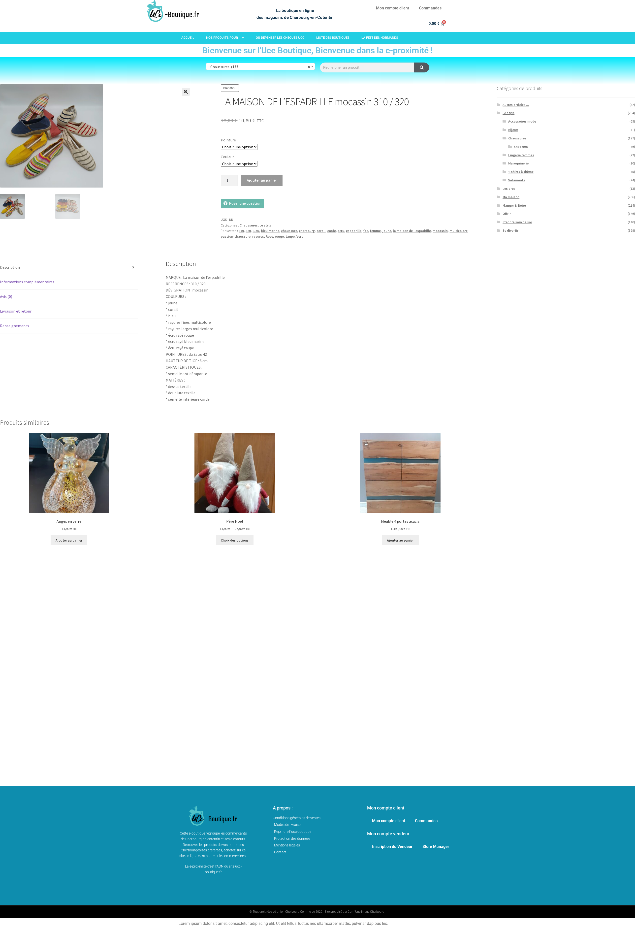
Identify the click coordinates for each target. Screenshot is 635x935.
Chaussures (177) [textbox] (259, 66)
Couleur (227, 156)
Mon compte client (392, 8)
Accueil (187, 37)
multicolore (458, 230)
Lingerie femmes (521, 155)
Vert (299, 236)
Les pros (509, 188)
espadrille (353, 230)
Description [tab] (10, 267)
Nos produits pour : (222, 37)
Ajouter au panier (262, 180)
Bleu (256, 230)
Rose (269, 236)
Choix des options (235, 540)
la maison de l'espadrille (412, 230)
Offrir (507, 213)
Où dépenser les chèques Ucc (280, 37)
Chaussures (249, 225)
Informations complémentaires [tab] (27, 281)
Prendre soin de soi (517, 222)
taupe (290, 236)
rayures (258, 236)
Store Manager (435, 846)
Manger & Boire (514, 205)
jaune (386, 230)
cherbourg (307, 230)
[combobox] (260, 66)
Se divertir (510, 230)
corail (321, 230)
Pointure (228, 139)
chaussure (289, 230)
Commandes (430, 8)
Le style (265, 225)
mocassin (440, 230)
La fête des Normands (379, 37)
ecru (341, 230)
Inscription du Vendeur (392, 846)
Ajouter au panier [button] (69, 540)
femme (375, 230)
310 (241, 230)
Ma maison (511, 197)
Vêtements (516, 180)
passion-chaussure (236, 236)
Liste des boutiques (332, 37)
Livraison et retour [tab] (16, 311)
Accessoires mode (522, 121)
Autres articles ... (516, 104)
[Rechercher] (421, 67)
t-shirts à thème (521, 171)
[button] (186, 92)
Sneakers (521, 146)
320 (248, 230)
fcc (365, 230)
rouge (279, 236)
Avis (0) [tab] (6, 296)
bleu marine (270, 230)
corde (331, 230)
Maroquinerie (518, 163)
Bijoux (513, 130)
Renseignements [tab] (14, 325)
